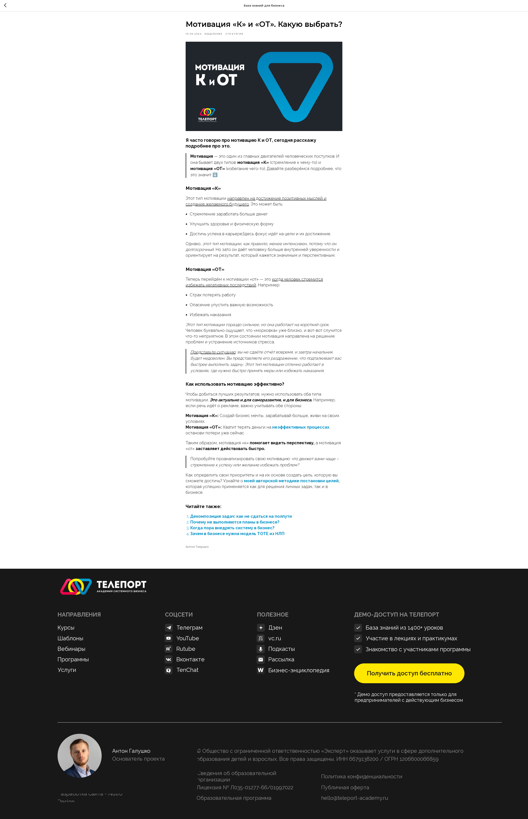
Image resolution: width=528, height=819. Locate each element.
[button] (409, 673)
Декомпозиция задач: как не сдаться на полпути (241, 516)
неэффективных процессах (300, 427)
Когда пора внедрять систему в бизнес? (232, 527)
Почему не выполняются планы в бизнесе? (234, 522)
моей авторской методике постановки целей (291, 480)
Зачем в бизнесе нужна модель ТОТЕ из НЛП (237, 533)
